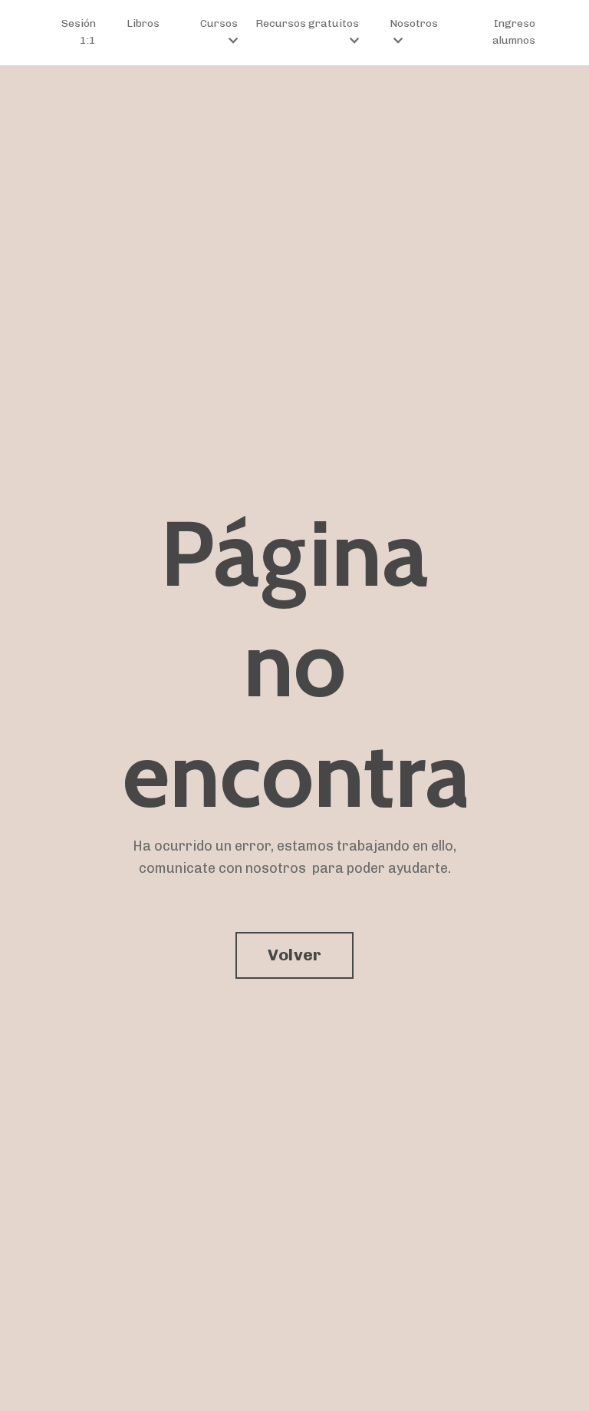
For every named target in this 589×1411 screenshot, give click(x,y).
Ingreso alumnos (513, 32)
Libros (143, 23)
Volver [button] (295, 954)
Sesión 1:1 (78, 32)
